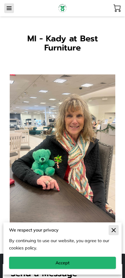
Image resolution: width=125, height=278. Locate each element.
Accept (62, 263)
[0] (117, 8)
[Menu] (9, 8)
